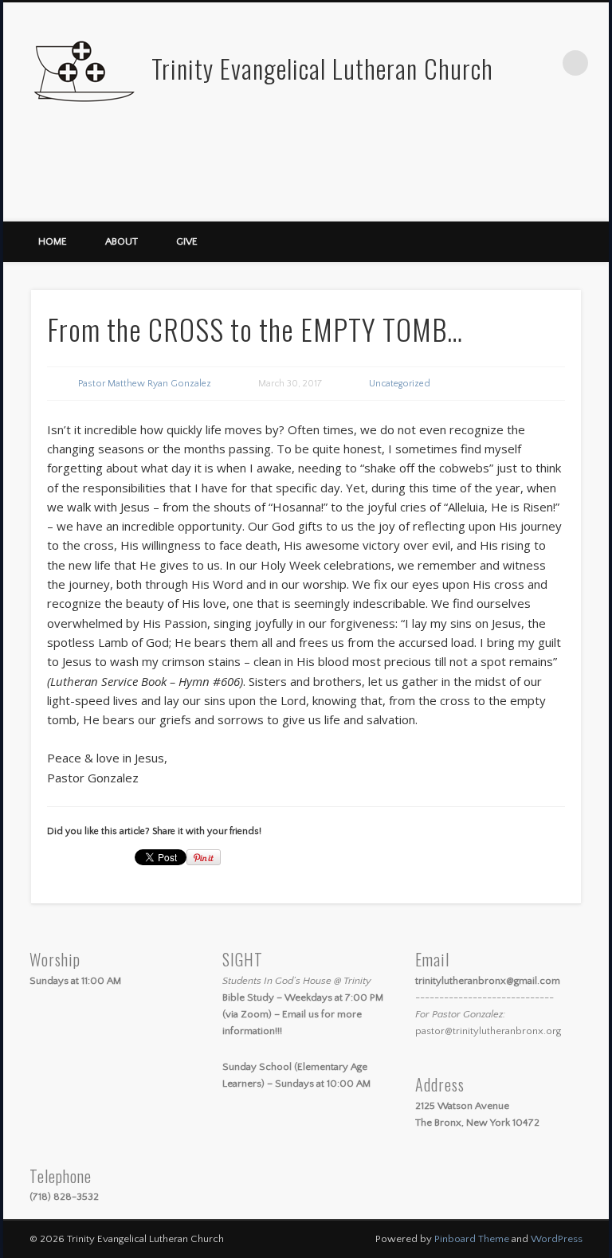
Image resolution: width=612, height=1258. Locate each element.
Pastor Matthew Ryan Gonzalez (144, 383)
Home (52, 241)
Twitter (558, 203)
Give (187, 241)
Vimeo (591, 203)
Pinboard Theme (471, 1238)
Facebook (526, 203)
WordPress (557, 1238)
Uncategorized (399, 383)
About (121, 241)
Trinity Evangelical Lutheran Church (322, 68)
